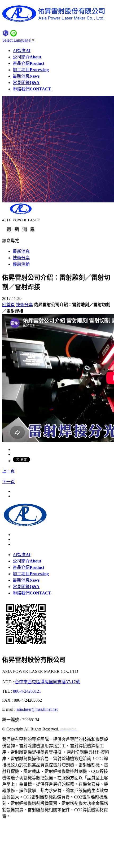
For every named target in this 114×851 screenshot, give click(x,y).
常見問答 (26, 82)
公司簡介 (27, 57)
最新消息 (26, 76)
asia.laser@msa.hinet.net (37, 709)
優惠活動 (21, 264)
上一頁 (8, 471)
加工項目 (31, 69)
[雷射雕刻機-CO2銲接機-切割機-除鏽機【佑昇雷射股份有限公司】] (55, 20)
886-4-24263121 (27, 691)
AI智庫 (21, 50)
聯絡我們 (32, 89)
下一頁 (8, 482)
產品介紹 (28, 63)
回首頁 (8, 304)
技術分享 (21, 257)
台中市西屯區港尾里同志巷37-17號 (47, 682)
